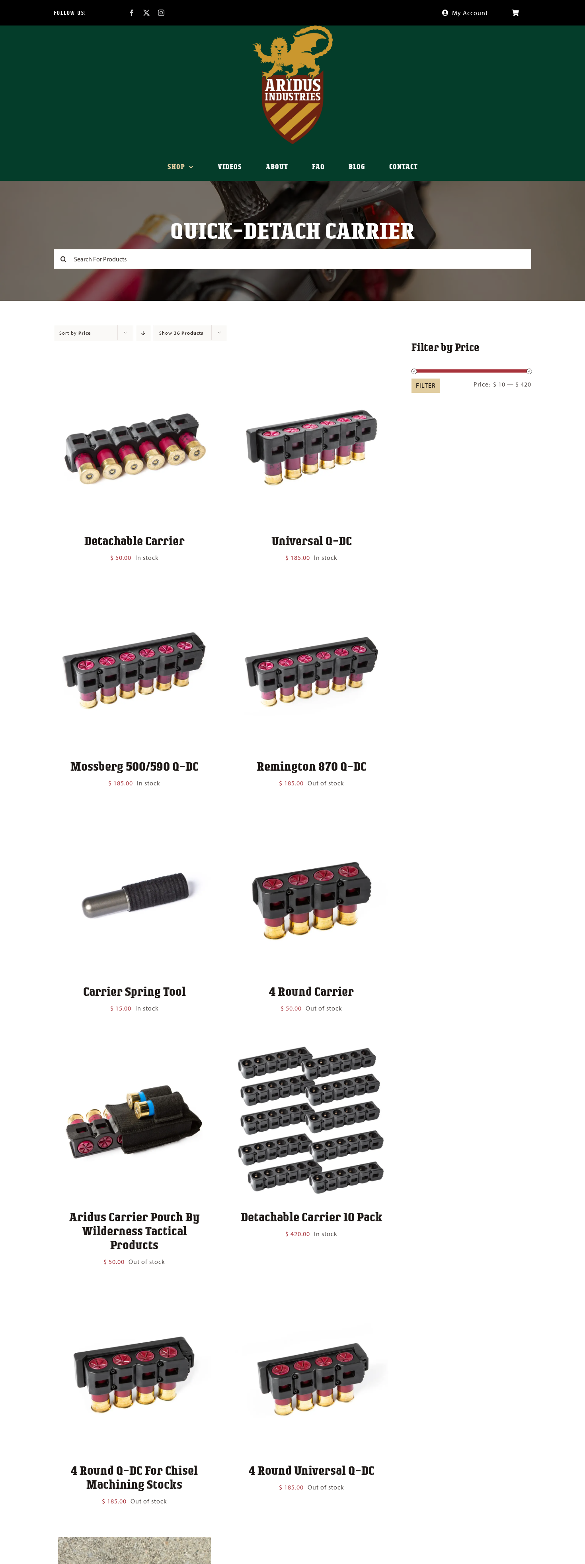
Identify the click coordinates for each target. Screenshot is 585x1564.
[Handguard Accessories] (134, 1542)
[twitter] (146, 13)
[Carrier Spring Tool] (134, 824)
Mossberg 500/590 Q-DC (134, 766)
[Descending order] (143, 333)
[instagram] (161, 13)
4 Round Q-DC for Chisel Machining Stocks (134, 1477)
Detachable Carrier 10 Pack (311, 1216)
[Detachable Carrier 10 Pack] (311, 1050)
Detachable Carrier (134, 540)
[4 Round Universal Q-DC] (311, 1303)
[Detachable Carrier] (134, 374)
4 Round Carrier (311, 991)
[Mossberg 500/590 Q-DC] (134, 599)
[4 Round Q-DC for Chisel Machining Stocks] (134, 1303)
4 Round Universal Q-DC (311, 1470)
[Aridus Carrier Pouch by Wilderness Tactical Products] (134, 1050)
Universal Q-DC (311, 540)
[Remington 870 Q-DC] (311, 599)
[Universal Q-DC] (311, 374)
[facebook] (132, 13)
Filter (426, 385)
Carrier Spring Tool (134, 991)
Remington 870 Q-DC (312, 766)
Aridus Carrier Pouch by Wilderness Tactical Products (134, 1230)
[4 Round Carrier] (311, 824)
